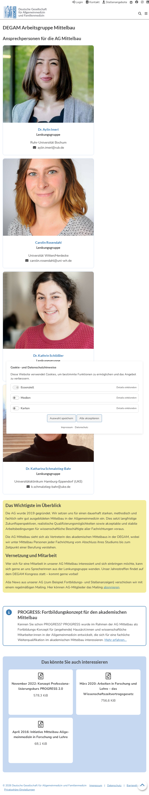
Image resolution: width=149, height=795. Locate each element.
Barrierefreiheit (135, 785)
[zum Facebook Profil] (136, 2)
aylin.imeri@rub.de (51, 147)
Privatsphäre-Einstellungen (19, 789)
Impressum (95, 785)
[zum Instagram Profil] (142, 2)
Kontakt (94, 2)
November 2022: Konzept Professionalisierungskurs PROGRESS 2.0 (41, 686)
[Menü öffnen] (146, 13)
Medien (26, 398)
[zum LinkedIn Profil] (147, 2)
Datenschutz (114, 785)
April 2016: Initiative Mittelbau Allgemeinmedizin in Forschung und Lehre (40, 734)
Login (79, 2)
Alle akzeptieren (89, 418)
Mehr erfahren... (115, 640)
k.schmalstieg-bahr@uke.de (50, 487)
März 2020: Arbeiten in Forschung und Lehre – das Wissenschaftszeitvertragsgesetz (108, 688)
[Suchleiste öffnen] (140, 13)
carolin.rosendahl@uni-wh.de (51, 260)
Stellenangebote (116, 2)
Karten (25, 408)
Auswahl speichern (61, 418)
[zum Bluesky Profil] (131, 2)
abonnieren (111, 587)
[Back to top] (142, 785)
